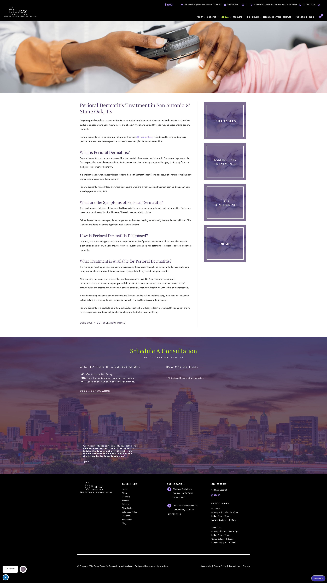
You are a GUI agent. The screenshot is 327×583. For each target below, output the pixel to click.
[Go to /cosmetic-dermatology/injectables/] (225, 121)
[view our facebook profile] (165, 5)
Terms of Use (234, 566)
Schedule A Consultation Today (102, 322)
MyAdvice (164, 566)
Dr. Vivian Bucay (145, 137)
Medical (125, 500)
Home (124, 489)
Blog (124, 523)
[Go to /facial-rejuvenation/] (225, 162)
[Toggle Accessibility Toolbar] (6, 577)
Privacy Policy (220, 566)
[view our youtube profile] (168, 5)
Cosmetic (126, 496)
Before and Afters (129, 511)
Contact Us (126, 515)
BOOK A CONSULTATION (95, 390)
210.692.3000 (232, 4)
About (124, 492)
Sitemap (246, 566)
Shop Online (127, 508)
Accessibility (206, 566)
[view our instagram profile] (171, 5)
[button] (204, 17)
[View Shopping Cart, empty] (320, 16)
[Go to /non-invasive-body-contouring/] (225, 202)
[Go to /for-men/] (225, 243)
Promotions (127, 519)
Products (125, 504)
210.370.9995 (309, 4)
